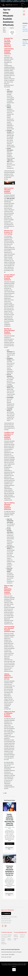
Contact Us (7, 913)
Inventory (4, 932)
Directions (22, 936)
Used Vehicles (4, 936)
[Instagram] (24, 14)
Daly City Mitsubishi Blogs (12, 32)
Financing (17, 932)
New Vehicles (4, 934)
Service (10, 932)
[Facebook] (24, 11)
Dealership (23, 932)
